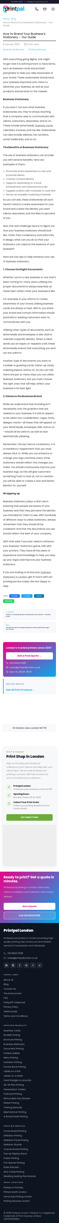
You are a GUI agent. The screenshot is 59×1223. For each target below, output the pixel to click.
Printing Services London (17, 1201)
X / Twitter (27, 596)
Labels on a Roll (12, 1071)
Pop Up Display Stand (15, 1153)
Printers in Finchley (13, 1187)
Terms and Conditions (16, 1016)
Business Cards (12, 1030)
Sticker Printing (11, 1102)
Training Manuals (13, 1107)
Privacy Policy (11, 1006)
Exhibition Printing (13, 1135)
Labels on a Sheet (13, 1075)
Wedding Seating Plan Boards (20, 1176)
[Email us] (45, 9)
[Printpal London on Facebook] (19, 965)
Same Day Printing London (18, 1196)
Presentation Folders (15, 1089)
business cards (44, 125)
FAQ (6, 997)
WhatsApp (8, 601)
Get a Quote (29, 906)
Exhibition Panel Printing (16, 1140)
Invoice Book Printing (15, 1066)
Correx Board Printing (15, 1131)
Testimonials (10, 1011)
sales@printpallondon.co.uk (37, 2)
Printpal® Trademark (14, 1002)
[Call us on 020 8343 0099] (36, 9)
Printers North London (15, 1192)
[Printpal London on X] (33, 965)
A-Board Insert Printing (16, 1116)
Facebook (14, 596)
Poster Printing (11, 1158)
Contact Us (10, 988)
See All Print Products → (20, 690)
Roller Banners (11, 1167)
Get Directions (29, 817)
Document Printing (14, 1048)
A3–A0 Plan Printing (14, 1084)
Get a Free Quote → (29, 656)
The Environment (12, 993)
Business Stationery (13, 49)
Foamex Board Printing (16, 1149)
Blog (13, 18)
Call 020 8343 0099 (29, 915)
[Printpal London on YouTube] (6, 965)
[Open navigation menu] (53, 9)
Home (6, 18)
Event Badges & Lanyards (17, 1080)
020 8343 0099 (17, 2)
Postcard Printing (13, 1093)
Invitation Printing (13, 1062)
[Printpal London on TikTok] (39, 965)
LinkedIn (39, 596)
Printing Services (37, 49)
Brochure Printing (13, 1039)
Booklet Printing (12, 1035)
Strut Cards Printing (14, 1171)
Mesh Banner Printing (15, 1112)
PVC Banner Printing (14, 1162)
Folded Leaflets (12, 1053)
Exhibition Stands (13, 1144)
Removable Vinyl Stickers (17, 1098)
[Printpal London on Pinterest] (26, 965)
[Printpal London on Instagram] (13, 965)
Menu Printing (11, 1057)
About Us (8, 979)
